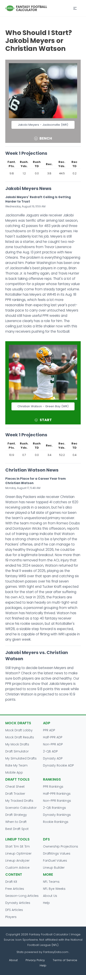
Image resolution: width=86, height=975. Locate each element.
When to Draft (16, 822)
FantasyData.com (56, 952)
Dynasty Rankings (57, 815)
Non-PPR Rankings (57, 800)
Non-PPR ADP (53, 744)
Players (11, 917)
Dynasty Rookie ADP (58, 765)
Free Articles (14, 889)
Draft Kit (11, 881)
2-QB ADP (50, 751)
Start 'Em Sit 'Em (17, 846)
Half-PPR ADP (52, 737)
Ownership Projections (60, 846)
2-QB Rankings (54, 807)
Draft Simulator (17, 751)
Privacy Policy (35, 960)
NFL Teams (51, 881)
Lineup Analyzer (17, 860)
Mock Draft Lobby (19, 730)
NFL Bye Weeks (54, 889)
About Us (50, 896)
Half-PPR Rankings (57, 793)
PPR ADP (49, 730)
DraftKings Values (56, 853)
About (13, 960)
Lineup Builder (54, 867)
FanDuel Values (55, 860)
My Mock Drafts (17, 744)
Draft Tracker (15, 793)
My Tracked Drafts (19, 800)
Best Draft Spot (17, 829)
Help (46, 903)
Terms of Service (65, 960)
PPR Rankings (53, 786)
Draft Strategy (16, 815)
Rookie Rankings (55, 822)
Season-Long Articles (22, 896)
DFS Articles (14, 910)
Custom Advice (17, 867)
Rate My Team (16, 765)
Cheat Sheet (15, 786)
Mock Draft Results (19, 737)
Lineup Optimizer (18, 853)
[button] (75, 8)
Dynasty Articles (17, 903)
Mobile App (14, 772)
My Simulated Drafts (21, 758)
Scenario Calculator (21, 807)
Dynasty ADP (53, 758)
